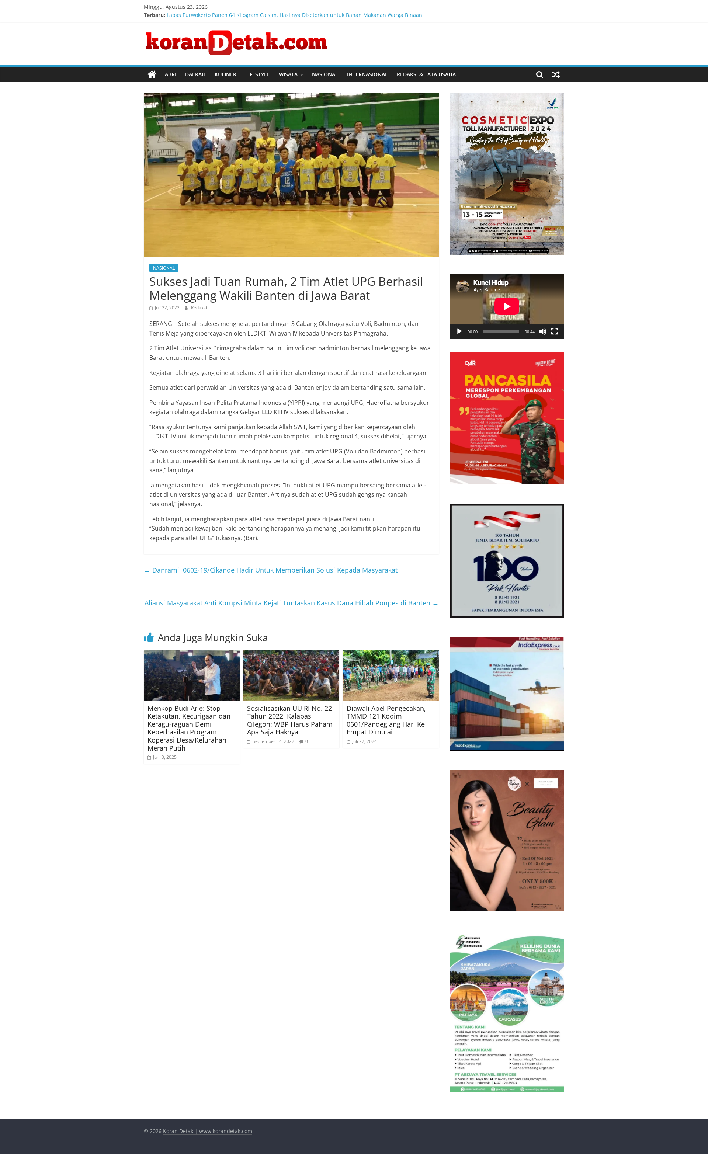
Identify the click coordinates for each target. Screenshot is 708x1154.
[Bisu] (542, 331)
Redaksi (199, 308)
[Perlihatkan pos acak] (556, 74)
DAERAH (195, 74)
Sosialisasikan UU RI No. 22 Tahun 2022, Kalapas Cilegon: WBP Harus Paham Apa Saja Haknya (290, 720)
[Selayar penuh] (554, 331)
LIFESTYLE (257, 74)
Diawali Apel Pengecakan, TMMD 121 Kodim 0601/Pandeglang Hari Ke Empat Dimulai (386, 720)
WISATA (288, 74)
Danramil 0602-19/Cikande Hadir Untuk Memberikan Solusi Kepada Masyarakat (271, 570)
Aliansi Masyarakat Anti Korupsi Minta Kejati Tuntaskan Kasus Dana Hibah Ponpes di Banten (292, 602)
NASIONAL (325, 74)
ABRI (170, 74)
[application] (507, 306)
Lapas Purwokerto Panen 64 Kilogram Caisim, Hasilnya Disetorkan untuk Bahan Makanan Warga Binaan (294, 14)
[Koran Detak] (152, 74)
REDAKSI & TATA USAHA (426, 74)
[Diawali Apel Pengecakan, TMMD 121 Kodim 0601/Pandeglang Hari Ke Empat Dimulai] (391, 655)
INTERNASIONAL (367, 74)
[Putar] (459, 331)
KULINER (225, 74)
